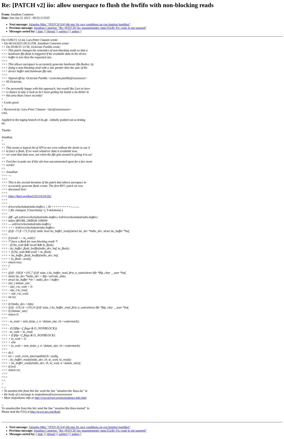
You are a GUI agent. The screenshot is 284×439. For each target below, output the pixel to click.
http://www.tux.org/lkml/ (45, 411)
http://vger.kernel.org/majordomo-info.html (61, 397)
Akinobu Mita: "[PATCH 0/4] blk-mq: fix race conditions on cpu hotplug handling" (79, 24)
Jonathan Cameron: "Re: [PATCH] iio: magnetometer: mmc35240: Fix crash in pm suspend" (90, 28)
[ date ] (40, 31)
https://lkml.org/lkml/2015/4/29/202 (29, 196)
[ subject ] (63, 31)
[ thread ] (50, 31)
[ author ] (75, 31)
